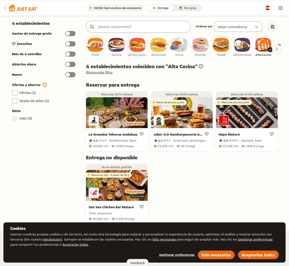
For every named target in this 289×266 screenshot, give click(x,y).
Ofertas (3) (27, 92)
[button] (20, 7)
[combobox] (142, 26)
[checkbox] (95, 47)
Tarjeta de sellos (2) (34, 101)
